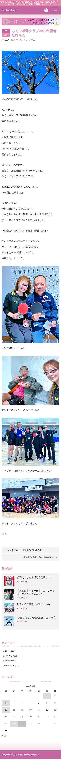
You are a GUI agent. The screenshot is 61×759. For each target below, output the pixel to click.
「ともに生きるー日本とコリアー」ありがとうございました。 (36, 592)
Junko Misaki (9, 10)
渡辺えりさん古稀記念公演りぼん (35, 577)
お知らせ (7, 651)
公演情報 (7, 661)
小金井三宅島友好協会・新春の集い (38, 557)
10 (6, 710)
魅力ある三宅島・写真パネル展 (33, 604)
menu (55, 10)
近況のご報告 (29, 40)
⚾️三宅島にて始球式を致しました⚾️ (36, 617)
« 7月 (4, 735)
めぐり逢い (18, 40)
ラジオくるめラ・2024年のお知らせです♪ (25, 550)
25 (14, 724)
